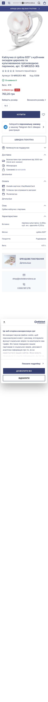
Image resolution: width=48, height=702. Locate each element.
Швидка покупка (24, 139)
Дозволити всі (24, 371)
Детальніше (7, 174)
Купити (21, 114)
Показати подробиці (31, 363)
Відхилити (24, 378)
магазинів (21, 170)
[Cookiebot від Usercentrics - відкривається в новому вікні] (34, 322)
